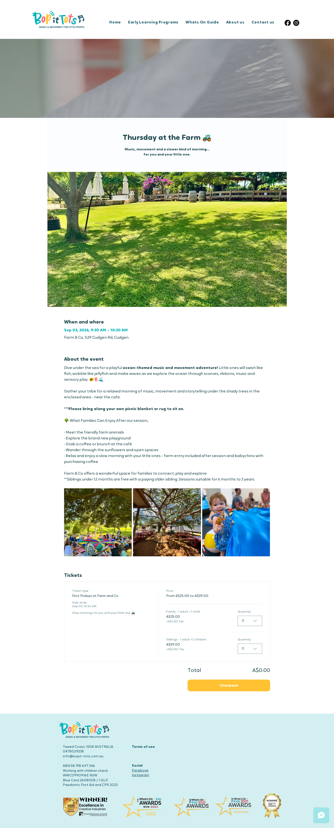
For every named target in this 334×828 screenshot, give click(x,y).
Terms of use (143, 747)
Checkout (229, 685)
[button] (155, 22)
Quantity (244, 611)
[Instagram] (296, 23)
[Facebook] (288, 23)
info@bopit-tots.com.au (83, 756)
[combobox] (250, 621)
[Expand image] (98, 522)
